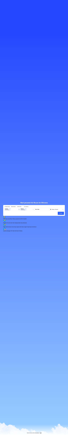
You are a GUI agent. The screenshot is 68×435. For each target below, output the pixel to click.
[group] (11, 209)
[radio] (7, 206)
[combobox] (11, 209)
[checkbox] (26, 206)
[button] (59, 2)
